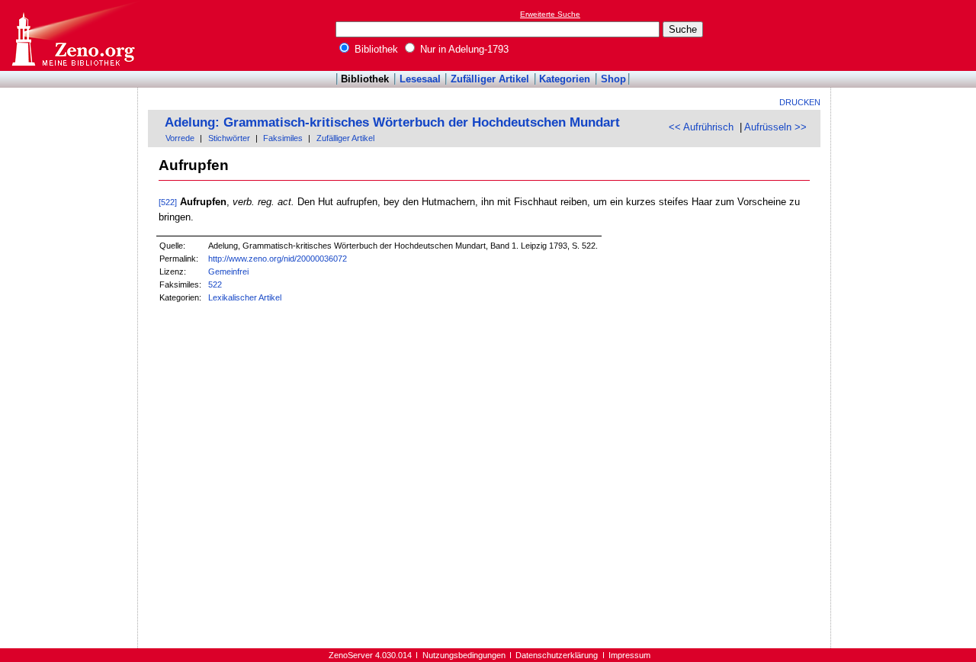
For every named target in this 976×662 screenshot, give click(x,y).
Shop (613, 79)
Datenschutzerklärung (556, 655)
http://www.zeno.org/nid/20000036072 (277, 258)
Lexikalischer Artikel (244, 297)
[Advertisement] (905, 35)
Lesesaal (420, 79)
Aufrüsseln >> (775, 127)
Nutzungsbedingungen (464, 655)
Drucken (799, 102)
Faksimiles (283, 138)
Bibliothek (375, 49)
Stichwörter (229, 138)
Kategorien (564, 79)
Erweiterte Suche (550, 14)
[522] (168, 202)
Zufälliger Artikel (490, 79)
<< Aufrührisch (701, 127)
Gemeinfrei (228, 271)
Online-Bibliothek (72, 35)
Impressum (629, 655)
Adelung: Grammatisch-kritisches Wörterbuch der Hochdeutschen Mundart (392, 122)
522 (215, 284)
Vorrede (179, 138)
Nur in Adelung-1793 (463, 49)
